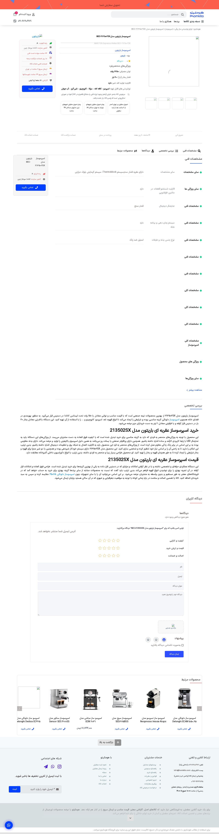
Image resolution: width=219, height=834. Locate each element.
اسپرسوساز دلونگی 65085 (62, 474)
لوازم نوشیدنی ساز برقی (183, 29)
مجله (104, 772)
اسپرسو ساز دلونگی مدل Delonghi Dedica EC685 (28, 720)
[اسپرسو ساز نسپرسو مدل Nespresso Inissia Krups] (153, 698)
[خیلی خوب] (104, 541)
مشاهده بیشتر (195, 390)
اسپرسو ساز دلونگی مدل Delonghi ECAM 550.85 (185, 720)
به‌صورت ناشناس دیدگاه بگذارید (166, 645)
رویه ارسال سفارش (99, 768)
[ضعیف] (113, 541)
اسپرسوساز (169, 29)
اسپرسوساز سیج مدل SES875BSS (122, 720)
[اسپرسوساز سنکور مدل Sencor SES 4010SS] (59, 698)
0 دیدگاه (120, 61)
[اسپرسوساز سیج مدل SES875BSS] (122, 698)
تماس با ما (102, 776)
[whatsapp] (52, 766)
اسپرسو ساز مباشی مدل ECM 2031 (91, 720)
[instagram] (59, 766)
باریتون (122, 55)
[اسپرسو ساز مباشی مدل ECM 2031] (91, 698)
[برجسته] (100, 541)
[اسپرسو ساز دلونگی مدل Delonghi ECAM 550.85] (185, 698)
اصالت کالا (102, 784)
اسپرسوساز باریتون (123, 50)
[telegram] (46, 766)
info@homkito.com (182, 770)
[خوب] (109, 541)
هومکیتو (197, 29)
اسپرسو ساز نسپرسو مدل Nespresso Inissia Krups (153, 720)
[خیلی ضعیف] (118, 541)
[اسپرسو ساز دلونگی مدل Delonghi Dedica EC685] (28, 698)
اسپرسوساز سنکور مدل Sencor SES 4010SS (59, 720)
